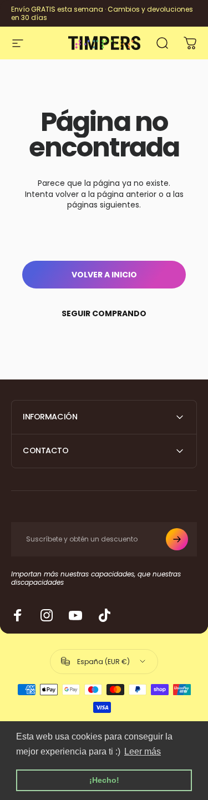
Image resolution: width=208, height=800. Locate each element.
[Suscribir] (177, 539)
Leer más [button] (142, 751)
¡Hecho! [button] (104, 780)
